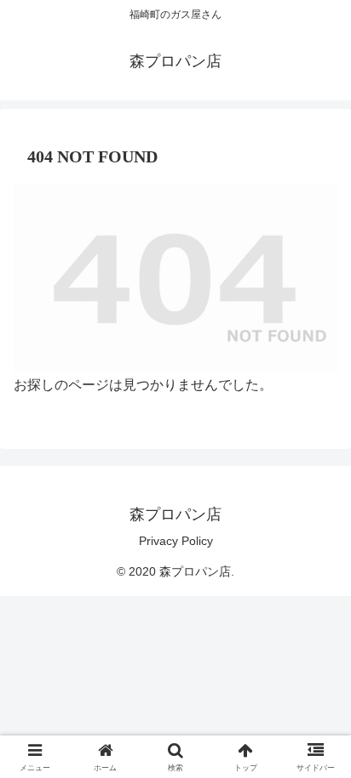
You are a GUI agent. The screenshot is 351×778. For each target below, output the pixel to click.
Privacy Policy (176, 541)
